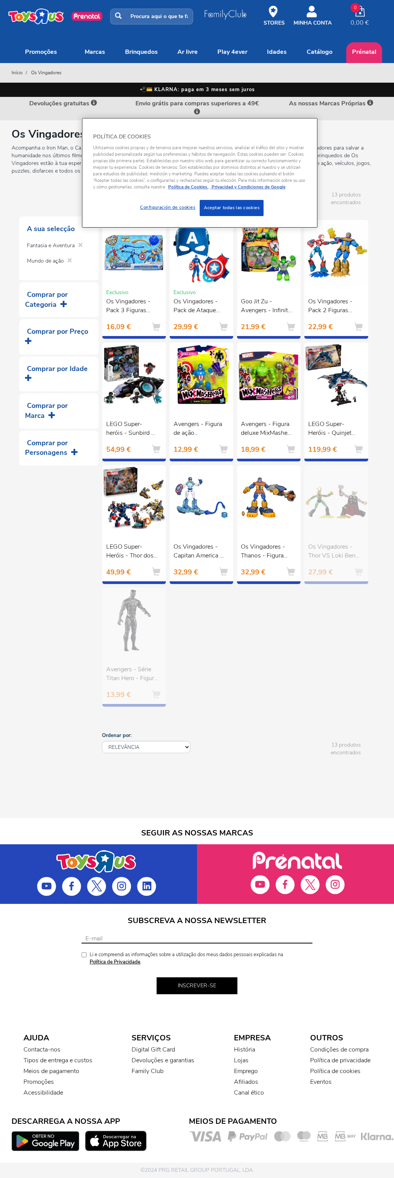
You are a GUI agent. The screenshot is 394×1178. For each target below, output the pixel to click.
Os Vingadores (46, 73)
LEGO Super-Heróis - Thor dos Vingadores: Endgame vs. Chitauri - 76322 (130, 552)
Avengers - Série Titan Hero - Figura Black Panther (131, 674)
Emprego (246, 1071)
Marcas (95, 52)
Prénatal (364, 52)
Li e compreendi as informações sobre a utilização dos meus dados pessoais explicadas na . (186, 958)
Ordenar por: (117, 735)
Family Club (148, 1071)
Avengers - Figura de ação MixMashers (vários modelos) (199, 429)
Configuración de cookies (167, 207)
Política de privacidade (340, 1060)
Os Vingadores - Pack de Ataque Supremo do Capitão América (196, 306)
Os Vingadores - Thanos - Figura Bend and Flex (263, 552)
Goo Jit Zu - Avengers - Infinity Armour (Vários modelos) (266, 306)
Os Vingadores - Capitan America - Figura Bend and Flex (198, 552)
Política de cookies (335, 1071)
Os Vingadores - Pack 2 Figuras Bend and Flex (330, 306)
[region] (200, 173)
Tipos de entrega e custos (57, 1060)
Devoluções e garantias (163, 1060)
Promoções (41, 52)
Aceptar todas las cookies (231, 208)
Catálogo (319, 52)
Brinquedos (141, 52)
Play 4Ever (232, 52)
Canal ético (249, 1092)
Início (17, 73)
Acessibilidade (43, 1092)
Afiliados (246, 1082)
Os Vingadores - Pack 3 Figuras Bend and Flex (128, 306)
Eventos (321, 1082)
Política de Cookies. (188, 187)
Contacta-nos (41, 1049)
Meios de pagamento (51, 1071)
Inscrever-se (197, 985)
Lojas (241, 1060)
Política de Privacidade (115, 961)
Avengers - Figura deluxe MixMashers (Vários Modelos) (266, 429)
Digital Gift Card (153, 1049)
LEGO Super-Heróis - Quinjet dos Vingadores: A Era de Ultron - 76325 (333, 429)
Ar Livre (187, 52)
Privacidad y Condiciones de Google (247, 187)
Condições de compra (339, 1049)
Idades (277, 52)
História (244, 1049)
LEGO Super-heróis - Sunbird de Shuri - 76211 (132, 429)
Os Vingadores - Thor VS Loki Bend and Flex (333, 552)
